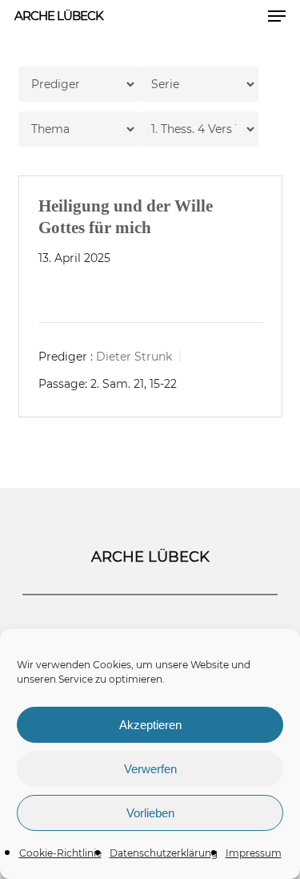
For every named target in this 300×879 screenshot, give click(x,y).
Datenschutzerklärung (164, 853)
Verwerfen (150, 769)
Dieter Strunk (134, 356)
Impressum (254, 853)
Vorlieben (150, 813)
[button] (277, 16)
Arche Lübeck (58, 16)
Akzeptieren (150, 725)
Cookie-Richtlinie (60, 853)
